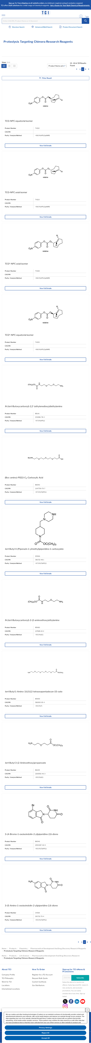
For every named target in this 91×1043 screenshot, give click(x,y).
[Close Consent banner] (87, 1010)
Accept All (45, 1038)
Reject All (45, 1033)
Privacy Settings (45, 1028)
